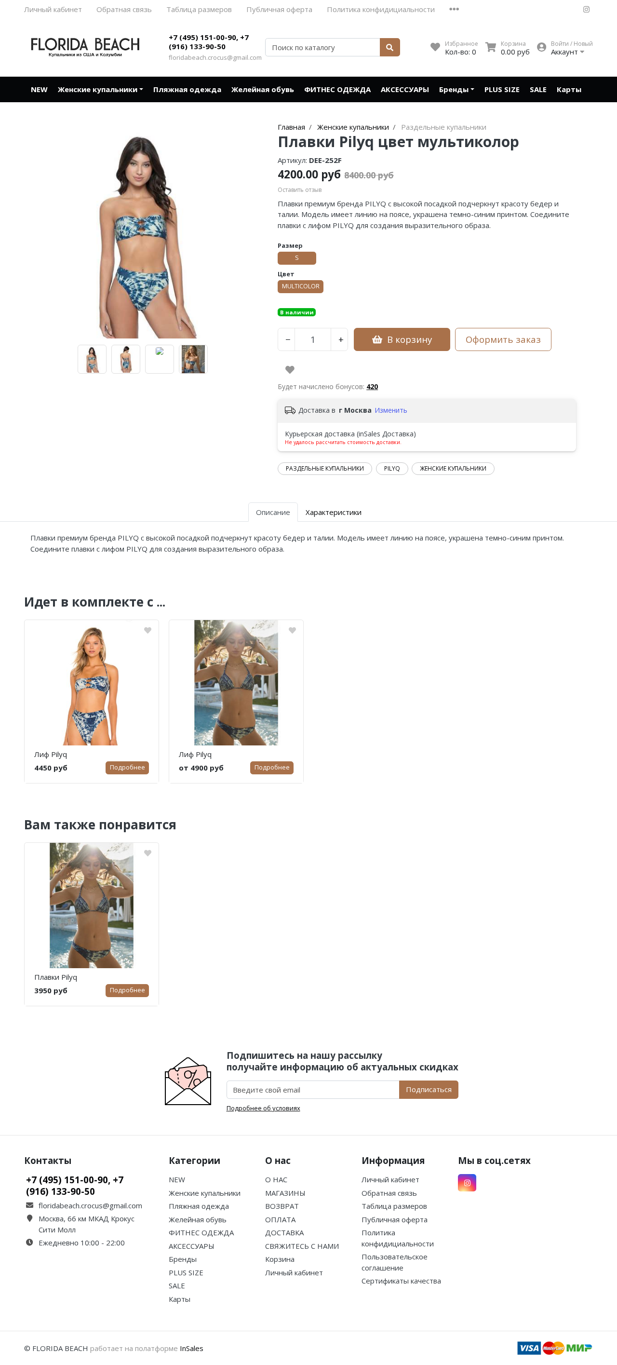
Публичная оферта (279, 9)
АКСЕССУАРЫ (405, 89)
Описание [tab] (273, 512)
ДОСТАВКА (284, 1232)
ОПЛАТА (280, 1219)
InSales (191, 1348)
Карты (569, 89)
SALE (538, 89)
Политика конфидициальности (381, 9)
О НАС (276, 1179)
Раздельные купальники (325, 468)
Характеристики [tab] (334, 512)
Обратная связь (124, 9)
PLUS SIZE (502, 89)
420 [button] (372, 386)
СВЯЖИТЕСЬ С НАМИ (302, 1246)
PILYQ (392, 468)
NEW (39, 89)
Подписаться (429, 1089)
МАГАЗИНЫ (285, 1193)
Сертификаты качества (401, 1280)
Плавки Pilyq (55, 977)
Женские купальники (97, 89)
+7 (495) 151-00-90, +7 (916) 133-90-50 (209, 42)
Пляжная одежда (187, 89)
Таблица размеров (199, 9)
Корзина (280, 1259)
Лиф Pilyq (50, 754)
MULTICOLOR (301, 286)
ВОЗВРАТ (282, 1206)
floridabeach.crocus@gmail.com (215, 57)
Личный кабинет (53, 9)
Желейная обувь (262, 89)
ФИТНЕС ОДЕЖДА (337, 89)
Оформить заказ (503, 339)
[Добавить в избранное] (290, 369)
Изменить (391, 410)
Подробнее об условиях (263, 1108)
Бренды (454, 89)
